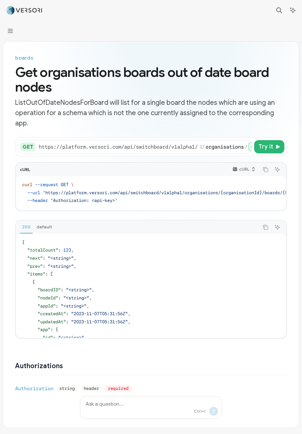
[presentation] (145, 146)
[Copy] (245, 147)
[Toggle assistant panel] (292, 10)
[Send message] (213, 411)
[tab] (26, 227)
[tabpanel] (151, 286)
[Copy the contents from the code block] (265, 169)
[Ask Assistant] (277, 169)
